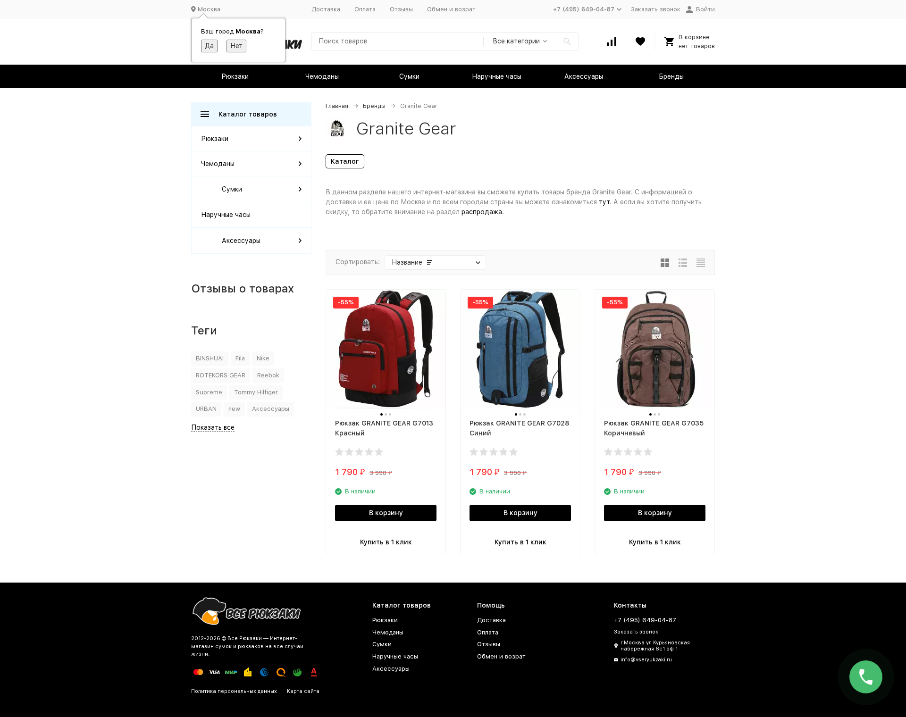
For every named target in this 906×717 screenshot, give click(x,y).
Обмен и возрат (451, 9)
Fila (240, 358)
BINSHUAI (210, 358)
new (234, 408)
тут (604, 202)
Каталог (345, 161)
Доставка (325, 9)
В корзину (386, 513)
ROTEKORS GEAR (220, 375)
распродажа (481, 212)
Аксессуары (583, 76)
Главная (337, 105)
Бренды (671, 76)
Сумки (409, 76)
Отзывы (401, 9)
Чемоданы (322, 76)
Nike (263, 358)
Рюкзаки (235, 76)
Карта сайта (303, 691)
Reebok (268, 375)
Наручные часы (496, 76)
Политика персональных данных (234, 691)
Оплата (365, 9)
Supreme (209, 392)
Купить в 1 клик (386, 542)
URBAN (206, 408)
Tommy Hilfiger (256, 392)
